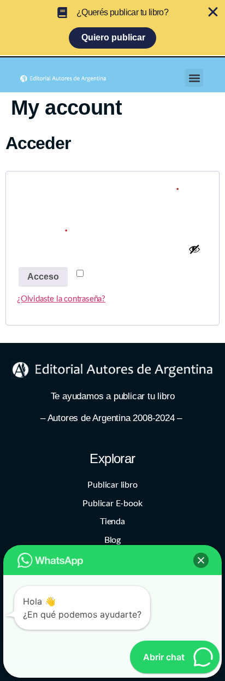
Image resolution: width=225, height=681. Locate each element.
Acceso (43, 276)
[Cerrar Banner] (213, 12)
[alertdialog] (112, 27)
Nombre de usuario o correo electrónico (112, 188)
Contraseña (65, 230)
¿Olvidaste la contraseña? (61, 299)
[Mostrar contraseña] (194, 249)
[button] (194, 78)
